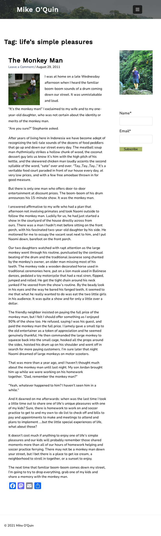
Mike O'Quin (38, 9)
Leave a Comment (21, 67)
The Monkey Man (35, 60)
